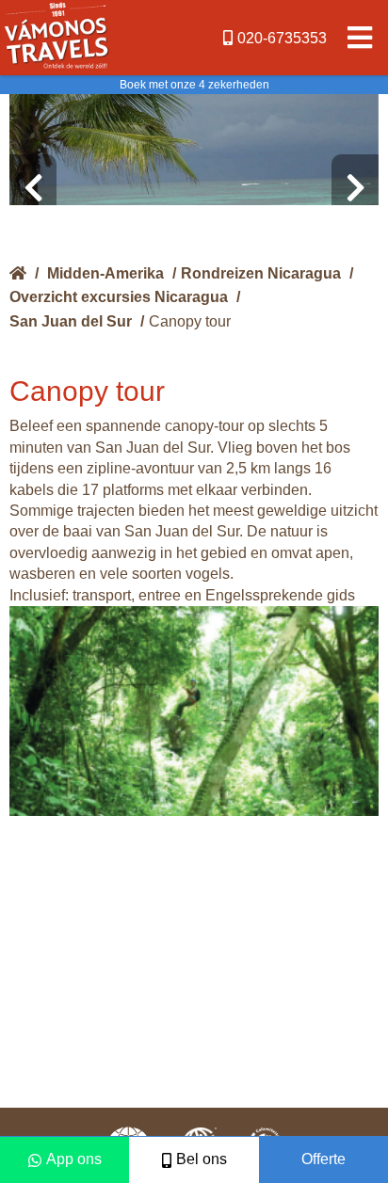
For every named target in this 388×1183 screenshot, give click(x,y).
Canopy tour (190, 321)
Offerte (323, 1159)
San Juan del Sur (70, 321)
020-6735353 (282, 38)
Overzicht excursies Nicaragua (118, 297)
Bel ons (201, 1159)
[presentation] (33, 188)
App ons (74, 1159)
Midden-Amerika (105, 273)
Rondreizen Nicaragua (261, 273)
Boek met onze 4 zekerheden (194, 84)
